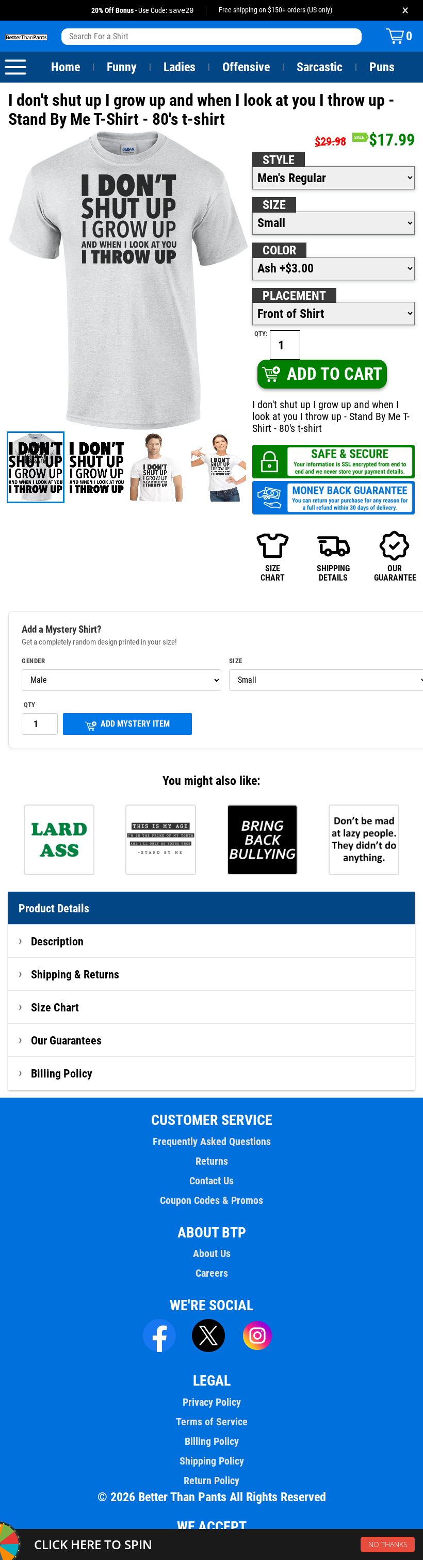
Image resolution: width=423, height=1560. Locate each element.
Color (279, 250)
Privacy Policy (212, 1402)
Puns (382, 67)
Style (279, 160)
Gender (33, 661)
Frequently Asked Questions (212, 1141)
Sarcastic (320, 67)
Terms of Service (212, 1422)
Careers (212, 1273)
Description (57, 941)
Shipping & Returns (75, 974)
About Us (212, 1253)
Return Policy (211, 1480)
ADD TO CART (334, 374)
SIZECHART (273, 573)
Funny (122, 67)
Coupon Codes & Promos (211, 1200)
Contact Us (211, 1181)
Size (274, 205)
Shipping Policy (212, 1461)
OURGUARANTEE (394, 573)
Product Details (54, 908)
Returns (212, 1161)
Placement (294, 295)
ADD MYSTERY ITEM (135, 724)
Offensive (246, 67)
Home (65, 67)
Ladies (180, 67)
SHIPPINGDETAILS (333, 573)
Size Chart (55, 1007)
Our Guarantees (66, 1040)
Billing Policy (61, 1073)
